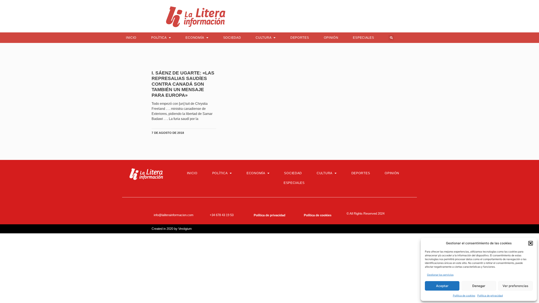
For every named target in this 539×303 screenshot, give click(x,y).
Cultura (263, 37)
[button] (530, 243)
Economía (194, 37)
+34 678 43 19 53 (221, 215)
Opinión (331, 37)
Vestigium (185, 228)
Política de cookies (464, 295)
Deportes (299, 37)
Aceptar (442, 286)
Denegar (478, 286)
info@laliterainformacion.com (173, 215)
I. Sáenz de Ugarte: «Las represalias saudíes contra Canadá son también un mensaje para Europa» (183, 84)
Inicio (131, 37)
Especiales (363, 37)
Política (159, 37)
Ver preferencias (515, 286)
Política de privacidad (490, 295)
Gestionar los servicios (440, 274)
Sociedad (232, 37)
